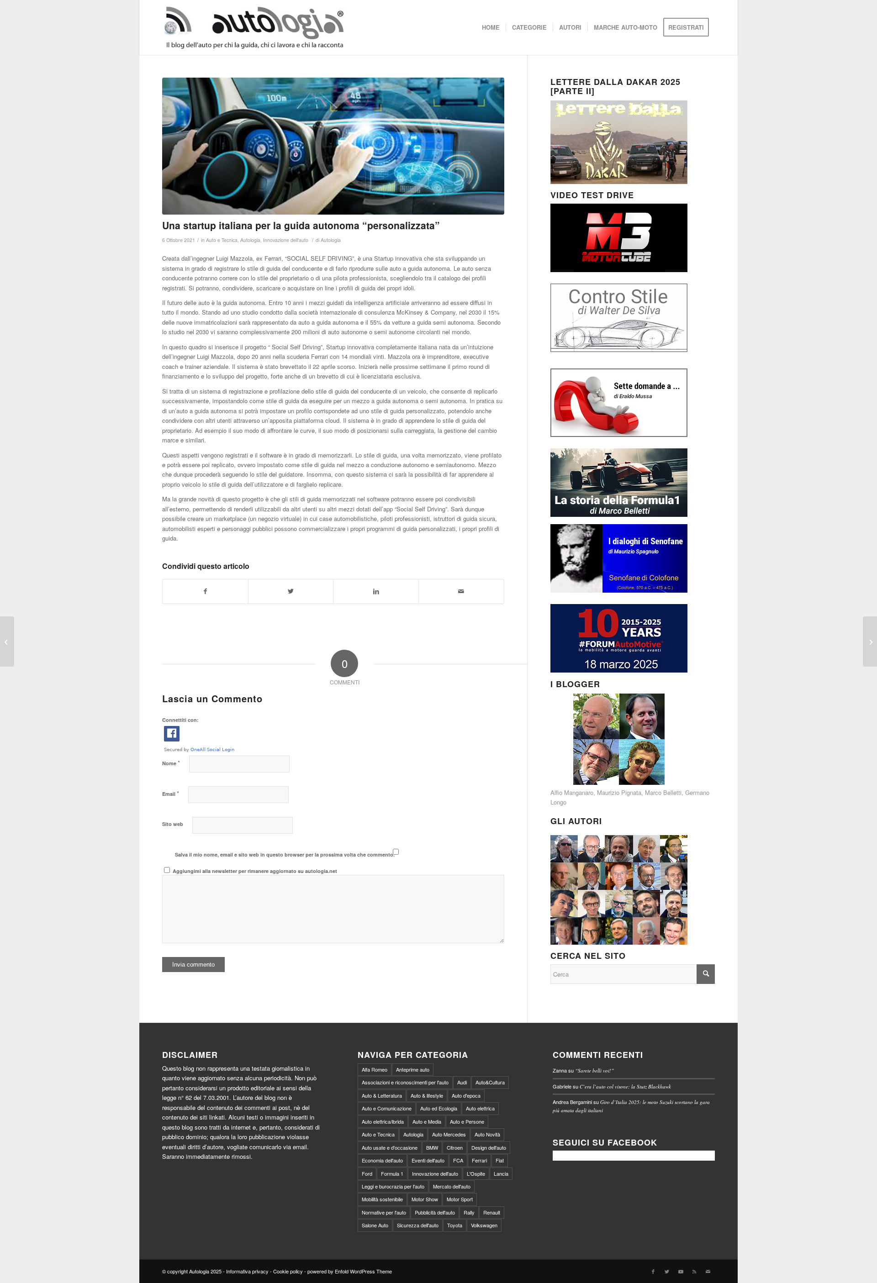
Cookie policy (288, 1271)
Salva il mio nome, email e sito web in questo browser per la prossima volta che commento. (285, 854)
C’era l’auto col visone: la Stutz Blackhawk (625, 1086)
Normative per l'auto (384, 1212)
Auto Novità (487, 1134)
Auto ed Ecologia (438, 1108)
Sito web (172, 823)
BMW (432, 1147)
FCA (458, 1160)
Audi (462, 1082)
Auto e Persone (467, 1121)
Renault (491, 1212)
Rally (469, 1212)
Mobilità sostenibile (382, 1199)
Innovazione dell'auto (285, 240)
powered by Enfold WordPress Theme (349, 1271)
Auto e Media (426, 1121)
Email (170, 793)
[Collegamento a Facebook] (653, 1271)
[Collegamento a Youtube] (680, 1271)
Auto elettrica (480, 1108)
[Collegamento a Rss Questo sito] (694, 1271)
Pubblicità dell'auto (435, 1212)
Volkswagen (484, 1225)
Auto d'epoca (466, 1095)
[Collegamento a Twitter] (667, 1271)
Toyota (454, 1225)
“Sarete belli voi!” (594, 1070)
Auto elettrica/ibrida (383, 1121)
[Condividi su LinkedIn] (375, 591)
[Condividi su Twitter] (290, 591)
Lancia (501, 1173)
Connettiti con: (180, 719)
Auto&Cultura (490, 1082)
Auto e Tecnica (222, 240)
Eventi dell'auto (428, 1160)
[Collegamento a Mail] (708, 1271)
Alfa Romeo (374, 1069)
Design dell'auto (488, 1147)
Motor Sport (460, 1199)
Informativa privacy (247, 1271)
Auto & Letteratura (382, 1095)
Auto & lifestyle (427, 1095)
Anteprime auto (412, 1069)
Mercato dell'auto (451, 1186)
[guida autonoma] (333, 146)
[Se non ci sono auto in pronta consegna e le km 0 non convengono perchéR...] (7, 641)
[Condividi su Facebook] (205, 591)
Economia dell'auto (382, 1160)
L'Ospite (476, 1173)
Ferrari (479, 1160)
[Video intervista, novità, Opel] (870, 641)
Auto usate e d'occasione (389, 1147)
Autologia (250, 240)
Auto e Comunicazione (387, 1108)
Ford (367, 1173)
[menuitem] (491, 27)
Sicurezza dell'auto (417, 1225)
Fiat (500, 1160)
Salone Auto (375, 1225)
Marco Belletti (663, 792)
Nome (171, 762)
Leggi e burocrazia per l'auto (393, 1186)
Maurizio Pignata (619, 792)
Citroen (455, 1147)
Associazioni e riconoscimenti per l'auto (405, 1082)
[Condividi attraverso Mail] (461, 591)
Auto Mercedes (449, 1134)
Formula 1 (392, 1173)
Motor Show (425, 1199)
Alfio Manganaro (571, 792)
